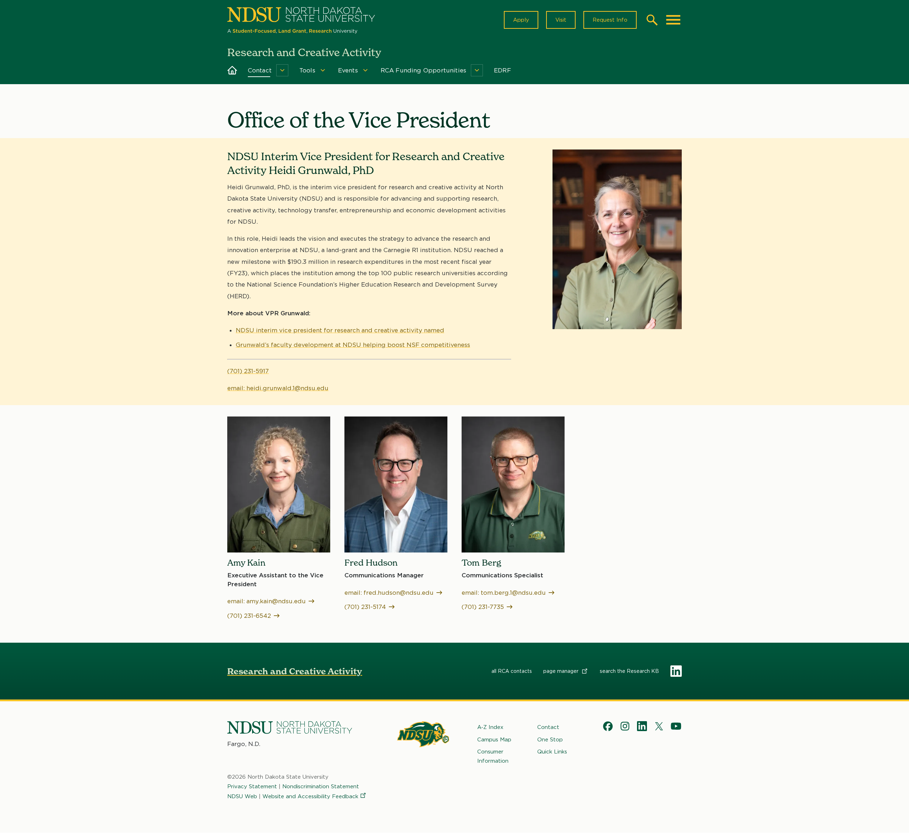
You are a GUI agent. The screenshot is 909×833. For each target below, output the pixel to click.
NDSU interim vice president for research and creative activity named (340, 330)
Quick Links (552, 751)
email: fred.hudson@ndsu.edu (389, 592)
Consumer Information (492, 756)
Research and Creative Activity (294, 671)
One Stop (550, 739)
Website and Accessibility (310, 796)
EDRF (502, 70)
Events (348, 70)
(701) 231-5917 (248, 371)
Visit (560, 20)
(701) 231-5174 (365, 606)
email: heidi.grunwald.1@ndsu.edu (277, 388)
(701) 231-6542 (249, 615)
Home (232, 70)
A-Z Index (490, 727)
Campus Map (494, 739)
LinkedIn (676, 671)
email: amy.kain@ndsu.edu (266, 601)
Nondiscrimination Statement (320, 786)
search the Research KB (629, 671)
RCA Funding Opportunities (423, 70)
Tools (307, 70)
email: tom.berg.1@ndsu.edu (504, 592)
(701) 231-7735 (483, 606)
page (561, 671)
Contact (260, 70)
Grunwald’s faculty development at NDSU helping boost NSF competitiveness (353, 344)
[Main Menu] (673, 19)
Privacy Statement (252, 786)
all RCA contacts (511, 671)
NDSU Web (242, 796)
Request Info (610, 20)
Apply (521, 20)
